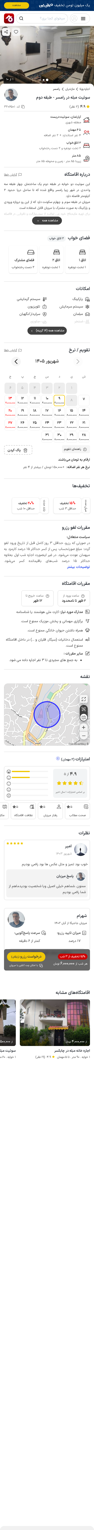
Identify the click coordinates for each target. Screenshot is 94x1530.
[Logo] (9, 18)
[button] (71, 388)
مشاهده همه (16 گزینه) (50, 330)
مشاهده (17, 5)
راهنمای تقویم (72, 449)
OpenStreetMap (77, 744)
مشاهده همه (50, 220)
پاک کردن (14, 450)
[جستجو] (21, 18)
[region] (47, 714)
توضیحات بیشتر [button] (78, 567)
